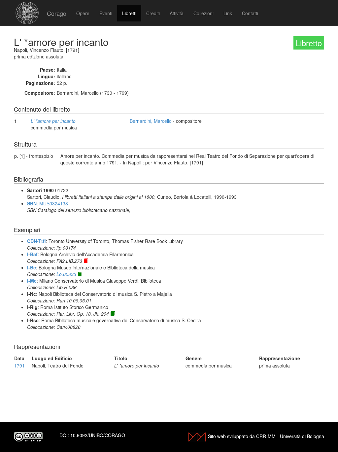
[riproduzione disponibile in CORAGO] (86, 261)
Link (227, 13)
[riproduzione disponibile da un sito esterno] (80, 274)
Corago (56, 13)
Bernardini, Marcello (151, 121)
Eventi (105, 13)
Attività (177, 13)
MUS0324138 (53, 203)
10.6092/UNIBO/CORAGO (97, 435)
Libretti (129, 13)
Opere (82, 13)
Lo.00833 (66, 274)
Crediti (153, 13)
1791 (19, 365)
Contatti (250, 13)
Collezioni (203, 13)
